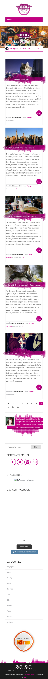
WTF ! (9, 617)
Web (9, 611)
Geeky (9, 578)
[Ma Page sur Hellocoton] (24, 480)
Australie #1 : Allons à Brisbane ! (17, 354)
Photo (9, 606)
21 (23, 257)
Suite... (39, 113)
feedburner (26, 667)
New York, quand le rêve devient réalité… (20, 148)
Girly (9, 583)
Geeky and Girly (30, 674)
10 (13, 407)
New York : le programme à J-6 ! (17, 79)
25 (16, 189)
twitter (17, 667)
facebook (21, 667)
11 (18, 407)
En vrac (31, 323)
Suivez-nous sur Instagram (25, 552)
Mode (9, 600)
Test (8, 594)
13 (16, 120)
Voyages (29, 117)
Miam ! (31, 254)
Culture (10, 622)
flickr (30, 667)
